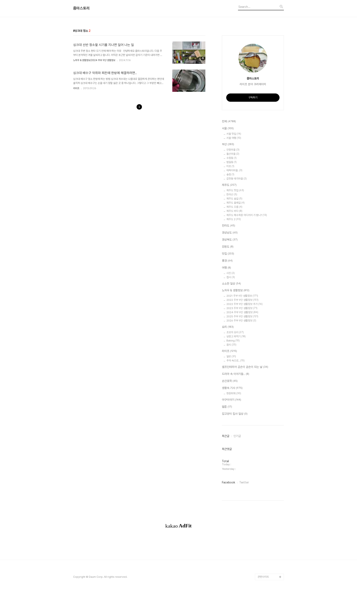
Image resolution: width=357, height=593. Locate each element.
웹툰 (227, 406)
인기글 (237, 436)
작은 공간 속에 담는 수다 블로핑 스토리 (270, 474)
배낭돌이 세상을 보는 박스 (270, 204)
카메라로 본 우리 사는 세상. (270, 138)
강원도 (227, 246)
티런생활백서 (264, 147)
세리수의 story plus (269, 405)
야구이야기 (231, 399)
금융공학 (262, 325)
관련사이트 (263, 576)
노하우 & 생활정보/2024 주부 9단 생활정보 (94, 60)
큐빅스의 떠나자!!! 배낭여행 (271, 105)
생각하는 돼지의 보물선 (270, 372)
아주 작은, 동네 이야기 (269, 240)
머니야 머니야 (265, 266)
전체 (229, 121)
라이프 (76, 88)
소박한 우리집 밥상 (267, 226)
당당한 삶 (263, 491)
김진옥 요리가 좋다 (267, 259)
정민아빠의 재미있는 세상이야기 (270, 349)
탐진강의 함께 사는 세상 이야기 (270, 124)
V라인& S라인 (265, 193)
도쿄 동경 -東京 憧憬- (270, 154)
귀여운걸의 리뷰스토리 (269, 418)
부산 (228, 144)
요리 (228, 326)
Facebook (228, 482)
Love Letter (265, 339)
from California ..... (269, 557)
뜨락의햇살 (263, 431)
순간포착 (230, 381)
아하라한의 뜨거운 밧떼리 (270, 388)
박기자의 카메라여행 (268, 286)
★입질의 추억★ (266, 174)
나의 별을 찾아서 (266, 213)
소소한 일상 (231, 283)
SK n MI (262, 273)
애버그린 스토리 (266, 484)
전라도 (228, 225)
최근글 (225, 436)
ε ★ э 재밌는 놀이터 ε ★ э (270, 441)
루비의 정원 (264, 233)
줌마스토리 (81, 8)
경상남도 (230, 232)
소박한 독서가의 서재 (269, 292)
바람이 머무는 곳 (266, 332)
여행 (226, 267)
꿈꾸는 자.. (263, 279)
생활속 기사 (232, 388)
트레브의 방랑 (265, 398)
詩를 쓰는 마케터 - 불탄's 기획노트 (269, 164)
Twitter (244, 482)
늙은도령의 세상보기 (268, 537)
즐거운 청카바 (265, 253)
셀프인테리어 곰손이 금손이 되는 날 (245, 367)
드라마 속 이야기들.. (235, 374)
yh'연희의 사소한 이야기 (270, 510)
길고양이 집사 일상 (235, 413)
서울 (228, 128)
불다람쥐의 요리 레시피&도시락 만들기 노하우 (271, 501)
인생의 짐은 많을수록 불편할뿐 (270, 527)
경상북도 (230, 239)
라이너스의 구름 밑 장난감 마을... (270, 303)
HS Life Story (266, 365)
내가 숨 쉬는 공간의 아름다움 (270, 184)
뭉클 (260, 543)
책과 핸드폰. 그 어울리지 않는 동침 (270, 316)
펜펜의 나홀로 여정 (267, 451)
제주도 (229, 185)
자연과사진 (263, 246)
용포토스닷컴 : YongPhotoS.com (268, 567)
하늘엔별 (262, 424)
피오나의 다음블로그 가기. (270, 91)
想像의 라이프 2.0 (267, 358)
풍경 (227, 260)
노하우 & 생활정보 (235, 290)
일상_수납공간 (265, 517)
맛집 (228, 253)
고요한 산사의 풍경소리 (270, 114)
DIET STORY (265, 378)
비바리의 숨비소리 (267, 220)
